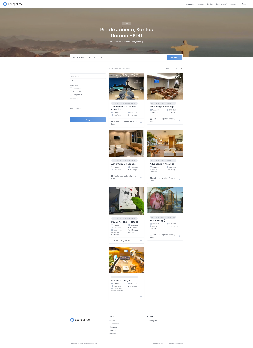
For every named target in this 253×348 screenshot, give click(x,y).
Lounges (200, 4)
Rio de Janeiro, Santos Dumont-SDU (124, 103)
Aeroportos (190, 4)
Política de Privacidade (175, 344)
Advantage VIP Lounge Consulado (123, 108)
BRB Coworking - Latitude (124, 221)
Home (112, 321)
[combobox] (118, 57)
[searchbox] (72, 103)
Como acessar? (221, 4)
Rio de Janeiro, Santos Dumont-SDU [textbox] (88, 57)
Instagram (153, 321)
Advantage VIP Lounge (162, 106)
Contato (233, 4)
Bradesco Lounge (120, 280)
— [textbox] (72, 71)
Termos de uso (157, 344)
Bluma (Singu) (157, 220)
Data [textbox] (176, 68)
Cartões (210, 4)
